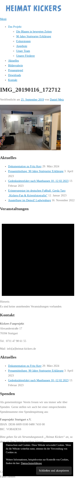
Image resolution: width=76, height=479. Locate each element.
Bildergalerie (15, 65)
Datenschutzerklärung (31, 463)
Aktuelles (13, 60)
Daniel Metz (57, 99)
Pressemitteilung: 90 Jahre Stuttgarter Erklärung (35, 171)
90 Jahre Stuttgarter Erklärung (33, 36)
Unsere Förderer (25, 55)
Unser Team (23, 50)
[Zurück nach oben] (2, 467)
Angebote (21, 46)
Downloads (14, 75)
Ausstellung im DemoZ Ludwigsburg (29, 200)
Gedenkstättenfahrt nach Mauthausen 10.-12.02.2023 (38, 180)
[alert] (38, 262)
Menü (3, 19)
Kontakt (12, 80)
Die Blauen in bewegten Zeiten (34, 31)
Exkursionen (23, 41)
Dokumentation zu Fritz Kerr (25, 166)
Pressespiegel (15, 70)
